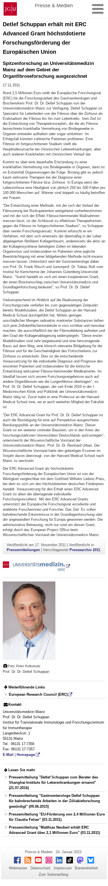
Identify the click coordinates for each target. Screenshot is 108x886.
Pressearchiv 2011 (85, 550)
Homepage (26, 755)
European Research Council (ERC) (38, 694)
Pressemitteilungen (23, 550)
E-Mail (8, 755)
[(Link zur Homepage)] (36, 566)
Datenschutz (40, 868)
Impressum (63, 868)
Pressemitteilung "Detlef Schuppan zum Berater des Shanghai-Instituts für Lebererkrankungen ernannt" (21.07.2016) (53, 782)
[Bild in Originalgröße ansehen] (29, 620)
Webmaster (18, 868)
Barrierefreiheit (86, 868)
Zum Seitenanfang (53, 874)
